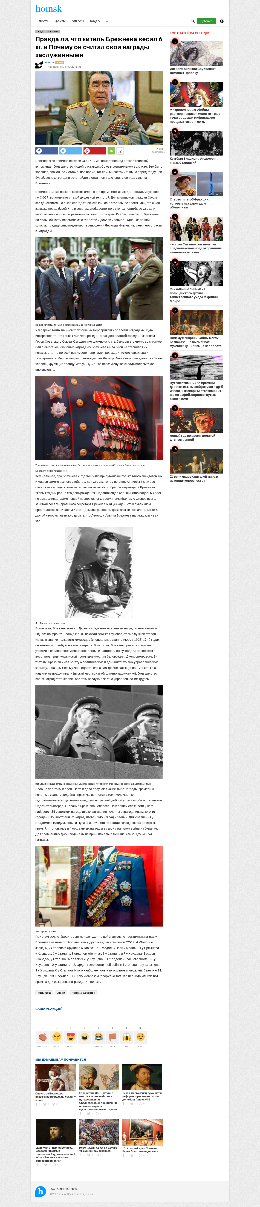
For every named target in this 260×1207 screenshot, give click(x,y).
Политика (53, 31)
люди (61, 992)
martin (49, 62)
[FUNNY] (98, 1037)
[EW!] (140, 1037)
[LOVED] (70, 1037)
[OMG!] (126, 1037)
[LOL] (84, 1037)
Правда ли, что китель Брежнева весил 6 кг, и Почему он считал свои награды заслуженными (98, 47)
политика (44, 992)
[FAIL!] (112, 1037)
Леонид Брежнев (83, 992)
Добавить (207, 21)
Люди (40, 31)
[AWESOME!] (42, 1037)
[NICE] (56, 1037)
